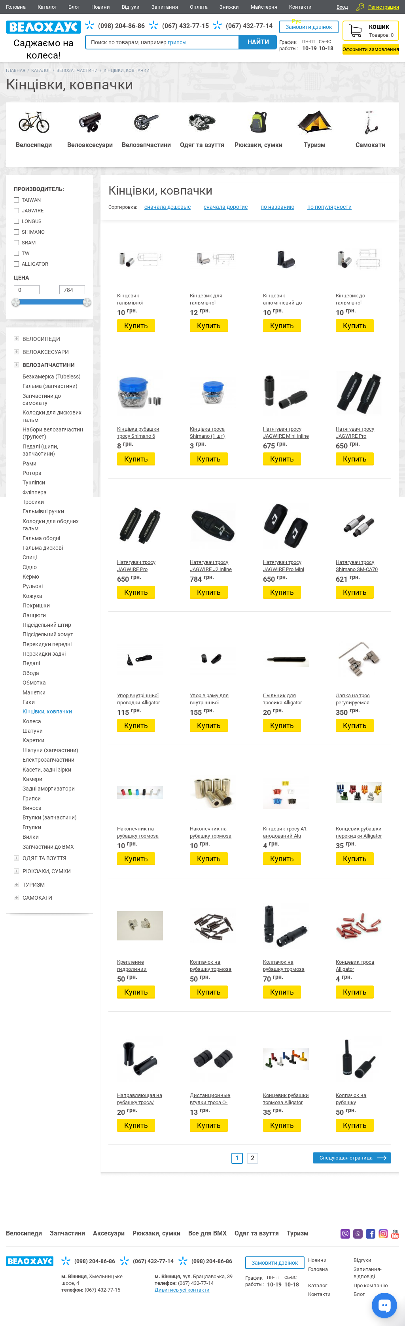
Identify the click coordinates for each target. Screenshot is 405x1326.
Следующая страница (346, 1158)
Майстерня (264, 7)
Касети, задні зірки (47, 769)
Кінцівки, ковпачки (47, 711)
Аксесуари (109, 1233)
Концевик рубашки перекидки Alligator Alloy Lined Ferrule (359, 836)
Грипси (32, 798)
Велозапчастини (77, 70)
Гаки (29, 702)
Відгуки (131, 7)
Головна (16, 7)
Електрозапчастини (48, 760)
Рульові (33, 586)
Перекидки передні (47, 644)
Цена (21, 277)
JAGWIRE (33, 211)
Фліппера (35, 492)
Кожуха (32, 596)
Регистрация (383, 7)
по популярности (329, 207)
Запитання (164, 7)
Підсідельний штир (47, 625)
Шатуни (33, 731)
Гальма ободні (41, 538)
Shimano (33, 232)
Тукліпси (34, 482)
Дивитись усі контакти (182, 1290)
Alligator (35, 264)
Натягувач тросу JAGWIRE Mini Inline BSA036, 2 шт (286, 436)
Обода (31, 673)
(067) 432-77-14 (249, 26)
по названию (277, 207)
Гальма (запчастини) (50, 386)
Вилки (31, 837)
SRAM (29, 243)
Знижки (229, 7)
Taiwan (31, 200)
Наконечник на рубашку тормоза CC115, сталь (210, 836)
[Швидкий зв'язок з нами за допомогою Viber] (358, 1236)
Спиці (30, 557)
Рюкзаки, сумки (156, 1233)
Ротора (32, 473)
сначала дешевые (167, 207)
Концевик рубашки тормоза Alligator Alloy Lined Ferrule (286, 1102)
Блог (73, 7)
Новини (100, 7)
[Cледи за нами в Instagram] (383, 1236)
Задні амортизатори (49, 788)
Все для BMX (207, 1233)
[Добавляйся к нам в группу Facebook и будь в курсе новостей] (370, 1236)
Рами (29, 463)
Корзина (371, 38)
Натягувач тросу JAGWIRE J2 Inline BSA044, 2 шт (211, 569)
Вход (342, 7)
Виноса (32, 808)
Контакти (300, 7)
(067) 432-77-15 (185, 26)
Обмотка (34, 682)
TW (26, 253)
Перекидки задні (44, 654)
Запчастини (67, 1233)
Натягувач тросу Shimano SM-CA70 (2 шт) (357, 569)
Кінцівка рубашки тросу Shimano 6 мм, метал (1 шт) (138, 436)
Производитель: (39, 189)
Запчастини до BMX (48, 847)
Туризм (297, 1233)
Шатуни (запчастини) (50, 750)
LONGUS (32, 221)
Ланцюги (34, 615)
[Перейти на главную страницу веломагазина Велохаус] (29, 1264)
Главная (15, 70)
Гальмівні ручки (43, 511)
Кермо (31, 576)
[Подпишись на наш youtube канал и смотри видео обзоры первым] (395, 1236)
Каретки (33, 740)
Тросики (33, 502)
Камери (32, 779)
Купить (136, 326)
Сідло (30, 567)
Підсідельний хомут (48, 634)
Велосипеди (24, 1233)
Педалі (31, 663)
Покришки (36, 605)
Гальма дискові (43, 548)
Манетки (34, 692)
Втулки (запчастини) (50, 817)
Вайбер (345, 1234)
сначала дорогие (226, 207)
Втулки (32, 827)
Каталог (47, 7)
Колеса (32, 721)
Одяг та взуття (257, 1233)
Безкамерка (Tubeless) (52, 376)
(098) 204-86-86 (121, 26)
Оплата (199, 7)
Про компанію (371, 1285)
